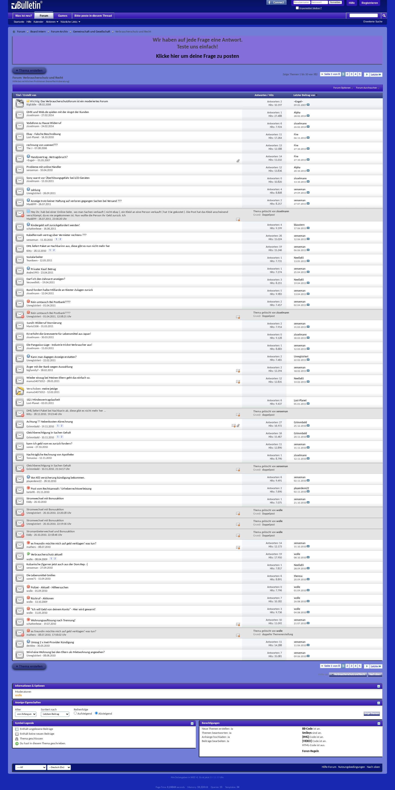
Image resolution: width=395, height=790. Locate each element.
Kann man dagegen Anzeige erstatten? (54, 357)
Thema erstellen (29, 70)
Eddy (29, 502)
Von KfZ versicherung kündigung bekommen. (58, 477)
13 (280, 145)
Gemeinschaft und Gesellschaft (91, 31)
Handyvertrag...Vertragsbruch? (49, 157)
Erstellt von (29, 95)
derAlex (31, 646)
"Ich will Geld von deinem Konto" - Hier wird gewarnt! (63, 609)
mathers (31, 547)
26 (280, 236)
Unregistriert (34, 193)
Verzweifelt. (33, 282)
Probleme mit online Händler (44, 167)
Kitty (29, 251)
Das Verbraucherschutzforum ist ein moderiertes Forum (74, 101)
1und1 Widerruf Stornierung (44, 322)
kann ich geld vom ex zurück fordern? (49, 443)
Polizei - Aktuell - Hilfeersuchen (49, 587)
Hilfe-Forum (329, 767)
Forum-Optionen (342, 88)
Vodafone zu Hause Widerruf (44, 123)
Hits (271, 95)
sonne (30, 447)
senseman (32, 170)
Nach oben (375, 674)
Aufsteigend (84, 713)
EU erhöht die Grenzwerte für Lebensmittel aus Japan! (59, 333)
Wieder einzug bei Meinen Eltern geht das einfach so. (58, 377)
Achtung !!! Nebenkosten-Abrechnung (50, 421)
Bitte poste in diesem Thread (93, 15)
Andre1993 (33, 272)
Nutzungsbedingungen (351, 767)
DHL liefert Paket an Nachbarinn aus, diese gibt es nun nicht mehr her (68, 246)
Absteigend (105, 713)
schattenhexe (34, 229)
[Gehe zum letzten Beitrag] (308, 105)
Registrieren (370, 3)
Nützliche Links (69, 21)
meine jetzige (50, 388)
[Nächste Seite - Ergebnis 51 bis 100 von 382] (367, 74)
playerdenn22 (34, 481)
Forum (44, 15)
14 (280, 156)
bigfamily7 (32, 370)
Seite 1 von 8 (332, 74)
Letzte (374, 74)
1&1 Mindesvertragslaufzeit (43, 399)
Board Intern (38, 31)
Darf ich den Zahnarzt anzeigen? (46, 279)
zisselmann (33, 115)
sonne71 (31, 579)
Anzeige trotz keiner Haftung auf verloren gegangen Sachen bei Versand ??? (76, 201)
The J (29, 148)
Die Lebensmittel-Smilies (41, 575)
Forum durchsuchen (366, 88)
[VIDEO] (307, 741)
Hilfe (352, 3)
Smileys (307, 732)
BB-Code (307, 728)
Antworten (261, 95)
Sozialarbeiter (35, 257)
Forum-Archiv (59, 31)
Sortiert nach (49, 709)
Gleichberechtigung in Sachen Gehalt (49, 432)
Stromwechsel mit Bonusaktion (45, 498)
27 (280, 422)
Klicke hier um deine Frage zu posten (197, 56)
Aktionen (51, 21)
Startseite (19, 21)
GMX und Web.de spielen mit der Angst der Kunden (58, 112)
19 (280, 247)
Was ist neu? (23, 15)
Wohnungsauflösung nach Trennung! (53, 620)
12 (280, 167)
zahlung (35, 190)
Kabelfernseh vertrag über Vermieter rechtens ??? (56, 235)
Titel (18, 95)
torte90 (31, 492)
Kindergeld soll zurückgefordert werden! (55, 225)
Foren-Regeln (310, 751)
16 (280, 433)
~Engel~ (31, 160)
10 (280, 620)
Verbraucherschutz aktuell (46, 554)
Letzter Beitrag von (304, 95)
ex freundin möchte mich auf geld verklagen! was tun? (63, 543)
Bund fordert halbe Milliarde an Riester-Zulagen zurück (60, 290)
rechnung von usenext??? (42, 145)
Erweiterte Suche (372, 21)
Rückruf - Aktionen (42, 598)
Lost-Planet (33, 137)
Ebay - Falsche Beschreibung (44, 134)
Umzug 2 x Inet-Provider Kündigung (52, 642)
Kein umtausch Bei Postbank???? (50, 302)
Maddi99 (31, 204)
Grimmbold (33, 426)
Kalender (38, 21)
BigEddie (31, 104)
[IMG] (305, 737)
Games (62, 15)
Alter (18, 709)
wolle (279, 510)
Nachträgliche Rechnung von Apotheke (50, 454)
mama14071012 (36, 381)
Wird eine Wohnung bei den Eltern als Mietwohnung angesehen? (66, 652)
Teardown (32, 260)
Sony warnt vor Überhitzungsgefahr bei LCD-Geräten (58, 178)
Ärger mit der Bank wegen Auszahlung (49, 366)
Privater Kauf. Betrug (43, 269)
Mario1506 (33, 326)
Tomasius (32, 458)
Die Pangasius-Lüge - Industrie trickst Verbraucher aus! (59, 344)
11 (280, 134)
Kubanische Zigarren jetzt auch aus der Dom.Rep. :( (57, 564)
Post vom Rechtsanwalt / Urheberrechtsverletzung (61, 488)
